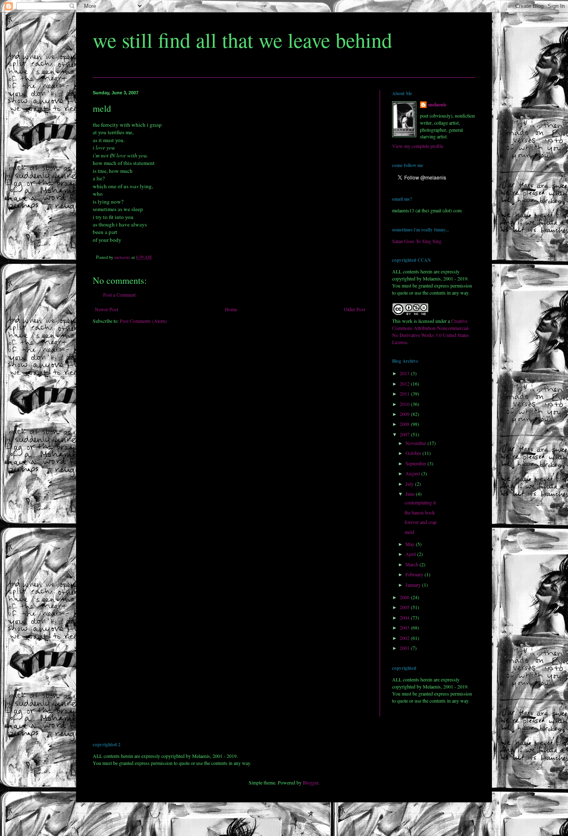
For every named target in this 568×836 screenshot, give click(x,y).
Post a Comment (119, 294)
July (410, 483)
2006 (405, 597)
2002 (405, 637)
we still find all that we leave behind (242, 40)
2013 (405, 373)
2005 (405, 607)
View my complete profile (417, 146)
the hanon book (420, 512)
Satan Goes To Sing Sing (417, 241)
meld (409, 532)
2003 (405, 627)
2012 (405, 383)
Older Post (354, 309)
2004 (405, 617)
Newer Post (106, 309)
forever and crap (421, 522)
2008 (405, 423)
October (413, 453)
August (413, 473)
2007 (405, 434)
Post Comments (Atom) (143, 320)
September (416, 463)
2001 (405, 647)
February (415, 574)
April (411, 554)
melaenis (437, 104)
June (410, 493)
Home (231, 309)
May (410, 544)
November (416, 443)
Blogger (310, 782)
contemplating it (420, 502)
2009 (405, 414)
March (412, 564)
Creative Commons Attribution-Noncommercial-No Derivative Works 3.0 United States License (431, 331)
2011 (405, 393)
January (413, 584)
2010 (405, 404)
